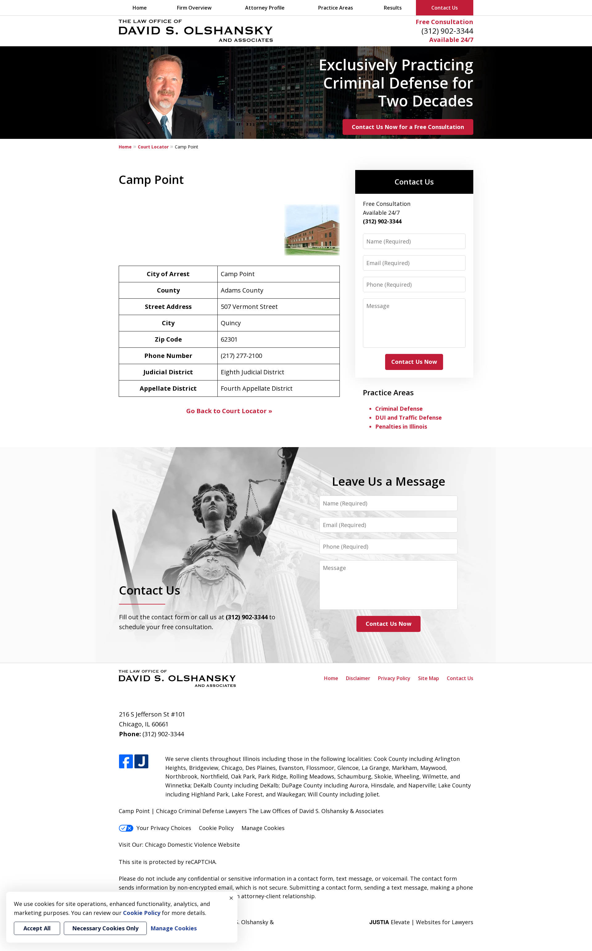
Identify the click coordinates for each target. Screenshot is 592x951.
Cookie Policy (216, 828)
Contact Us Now (414, 361)
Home (140, 7)
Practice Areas (335, 7)
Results (393, 7)
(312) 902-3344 (447, 31)
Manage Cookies (263, 828)
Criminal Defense (399, 408)
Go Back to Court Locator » (229, 411)
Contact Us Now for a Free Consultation (408, 127)
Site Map (428, 678)
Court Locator (153, 147)
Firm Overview (194, 7)
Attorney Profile (265, 7)
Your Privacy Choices (164, 828)
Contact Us (444, 7)
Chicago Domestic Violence (180, 844)
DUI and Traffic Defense (408, 417)
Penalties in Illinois (401, 426)
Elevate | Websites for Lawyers (421, 922)
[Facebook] (126, 761)
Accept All (37, 928)
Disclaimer (358, 678)
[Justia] (141, 761)
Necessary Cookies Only (105, 928)
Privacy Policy (394, 678)
